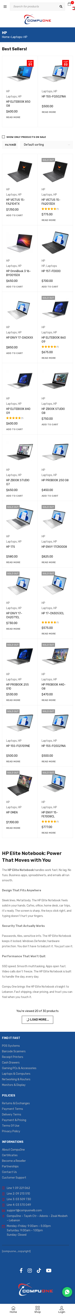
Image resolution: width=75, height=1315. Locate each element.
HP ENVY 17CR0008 (54, 547)
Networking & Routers (16, 1079)
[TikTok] (39, 1270)
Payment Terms (12, 1109)
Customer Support (14, 1177)
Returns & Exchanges (16, 1103)
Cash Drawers (11, 1062)
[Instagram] (30, 1270)
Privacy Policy (11, 1131)
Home (6, 37)
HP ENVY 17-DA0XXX (19, 337)
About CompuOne (13, 1149)
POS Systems (11, 1046)
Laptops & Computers (16, 1073)
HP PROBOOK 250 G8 (55, 480)
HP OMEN (12, 812)
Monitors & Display (14, 1085)
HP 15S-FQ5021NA (54, 96)
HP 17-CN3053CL (53, 613)
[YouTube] (48, 1270)
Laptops (16, 37)
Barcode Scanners (14, 1051)
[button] (14, 215)
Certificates (10, 1155)
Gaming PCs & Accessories (19, 1068)
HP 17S (10, 547)
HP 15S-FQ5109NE (18, 746)
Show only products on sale (26, 137)
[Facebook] (21, 1270)
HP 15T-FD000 (51, 271)
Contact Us (9, 1172)
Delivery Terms (11, 1114)
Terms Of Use (10, 1125)
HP (8, 91)
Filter (9, 144)
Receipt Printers (12, 1057)
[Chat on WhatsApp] (67, 1292)
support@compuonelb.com (24, 1210)
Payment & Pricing (14, 1120)
